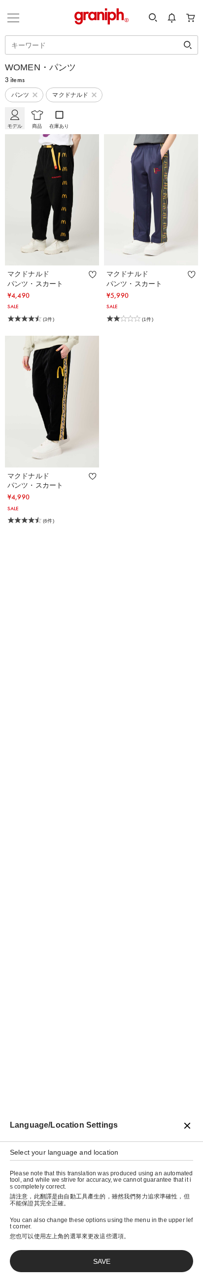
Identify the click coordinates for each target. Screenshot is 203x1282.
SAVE (101, 1261)
